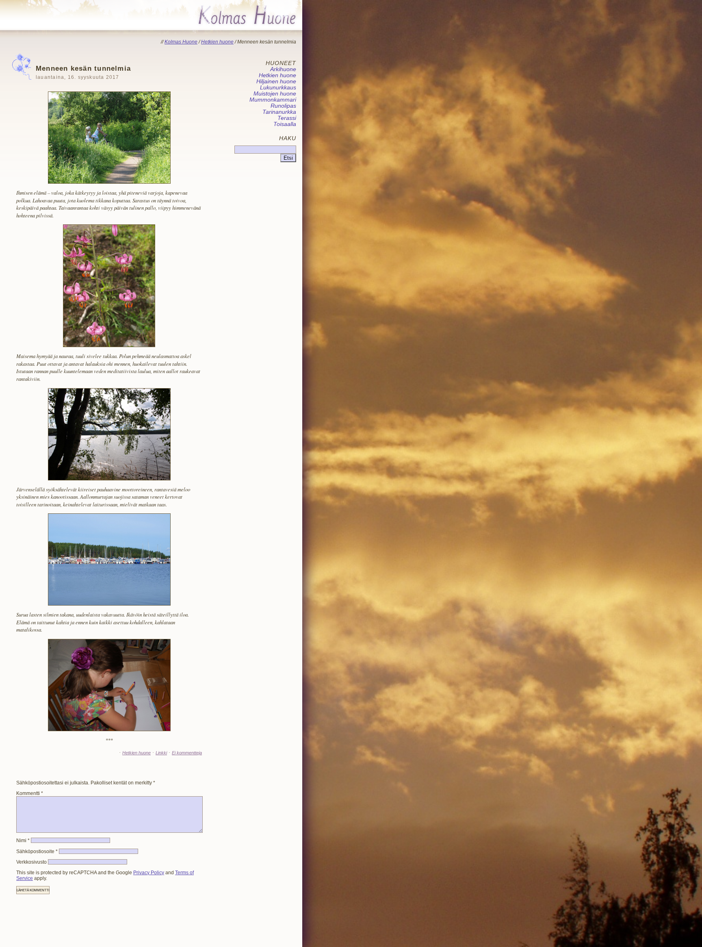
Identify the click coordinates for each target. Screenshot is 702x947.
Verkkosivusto (31, 862)
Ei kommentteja (187, 752)
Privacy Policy (148, 872)
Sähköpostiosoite (37, 851)
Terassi (286, 118)
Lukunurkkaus (278, 88)
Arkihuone (283, 69)
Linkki (161, 752)
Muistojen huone (275, 94)
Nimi (23, 840)
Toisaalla (284, 124)
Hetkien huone (136, 752)
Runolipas (283, 106)
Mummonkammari (272, 100)
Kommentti (29, 793)
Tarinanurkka (279, 112)
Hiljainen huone (276, 81)
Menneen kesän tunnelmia (83, 72)
